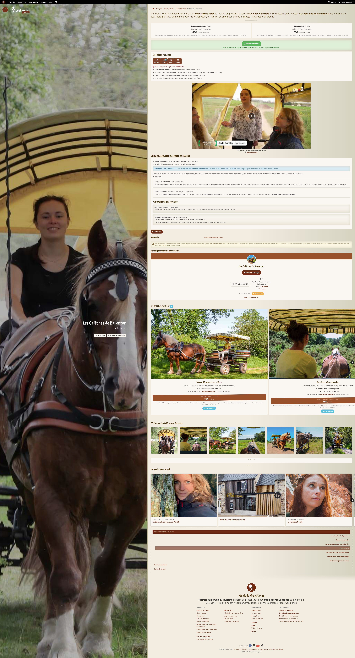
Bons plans (255, 616)
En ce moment (33, 2)
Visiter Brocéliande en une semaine (291, 621)
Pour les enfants (257, 619)
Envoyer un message (251, 272)
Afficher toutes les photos (117, 335)
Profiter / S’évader (203, 610)
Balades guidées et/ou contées (214, 237)
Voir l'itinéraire (258, 294)
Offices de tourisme (286, 610)
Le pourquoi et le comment (258, 649)
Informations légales (276, 649)
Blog (253, 625)
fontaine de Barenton (208, 391)
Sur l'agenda (157, 232)
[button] (56, 2)
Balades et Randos (203, 619)
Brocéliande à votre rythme (289, 613)
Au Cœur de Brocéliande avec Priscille (166, 522)
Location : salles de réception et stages (338, 557)
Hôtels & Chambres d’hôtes (233, 613)
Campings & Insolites (231, 621)
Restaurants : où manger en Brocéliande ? (337, 544)
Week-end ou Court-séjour (288, 619)
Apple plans (254, 297)
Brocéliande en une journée (288, 616)
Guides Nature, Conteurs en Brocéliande (337, 552)
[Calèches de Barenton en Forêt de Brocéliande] (193, 440)
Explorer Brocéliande (160, 569)
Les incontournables (204, 637)
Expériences (256, 610)
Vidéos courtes (256, 628)
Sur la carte (262, 289)
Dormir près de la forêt (160, 565)
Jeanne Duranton (252, 152)
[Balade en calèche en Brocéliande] (222, 440)
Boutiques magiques (204, 632)
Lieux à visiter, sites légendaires (340, 536)
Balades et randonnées (342, 540)
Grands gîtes (228, 619)
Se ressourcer (256, 613)
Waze (245, 297)
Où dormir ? (228, 610)
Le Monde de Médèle (295, 522)
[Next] (352, 362)
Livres (253, 632)
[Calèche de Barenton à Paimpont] (164, 440)
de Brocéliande (205, 639)
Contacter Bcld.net (240, 649)
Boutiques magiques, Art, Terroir (339, 561)
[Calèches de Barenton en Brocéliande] (251, 440)
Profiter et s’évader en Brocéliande (164, 532)
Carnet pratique (46, 2)
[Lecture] (251, 116)
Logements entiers (230, 616)
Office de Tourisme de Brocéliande (232, 520)
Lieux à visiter (201, 613)
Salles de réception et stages (207, 629)
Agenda (254, 622)
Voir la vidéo (101, 335)
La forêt (12, 2)
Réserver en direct (252, 43)
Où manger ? (201, 616)
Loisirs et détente (344, 548)
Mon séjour (22, 2)
